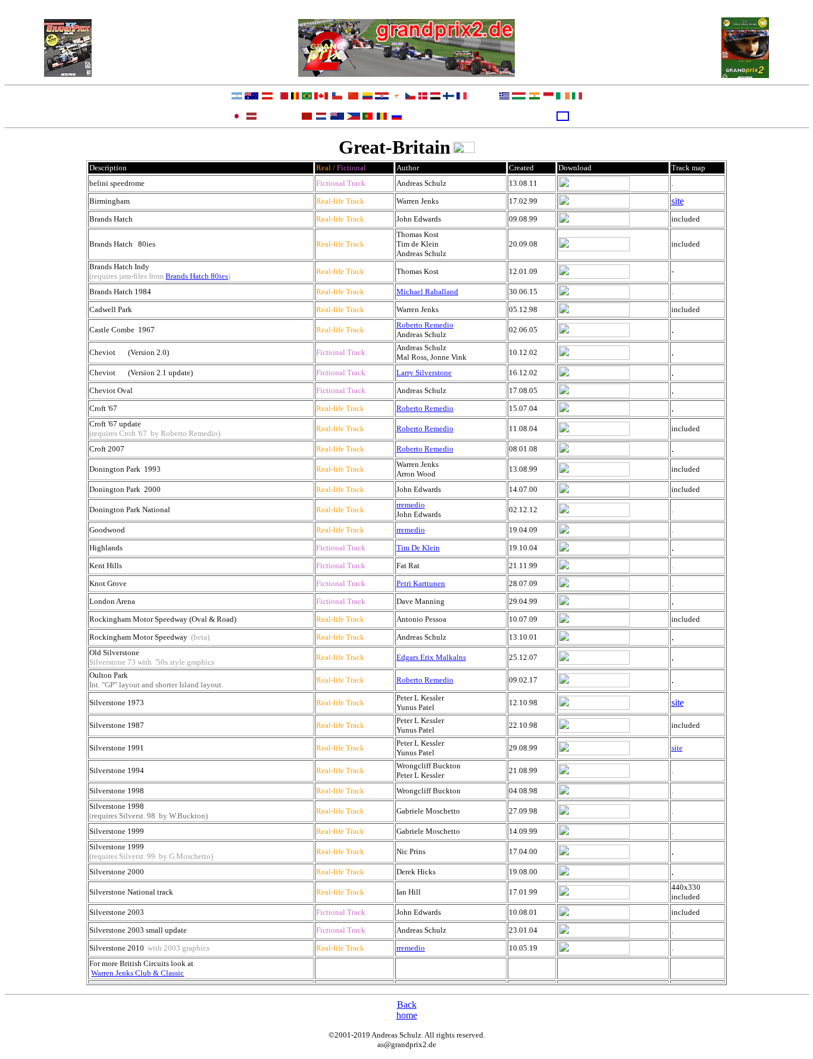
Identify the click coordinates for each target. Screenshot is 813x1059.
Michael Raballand (427, 291)
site (677, 201)
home (406, 1015)
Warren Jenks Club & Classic (137, 972)
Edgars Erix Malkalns (431, 657)
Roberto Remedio (425, 324)
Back (407, 1004)
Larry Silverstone (424, 372)
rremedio (410, 504)
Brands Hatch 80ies (196, 276)
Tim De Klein (418, 547)
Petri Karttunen (420, 583)
